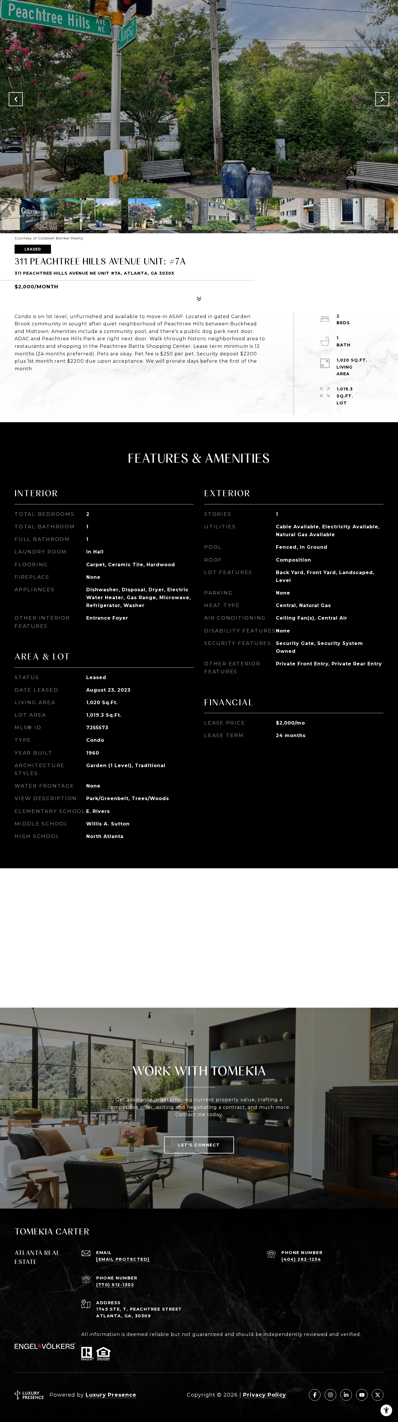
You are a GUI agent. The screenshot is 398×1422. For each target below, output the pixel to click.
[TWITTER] (377, 1395)
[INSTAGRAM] (330, 1395)
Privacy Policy (264, 1395)
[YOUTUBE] (362, 1395)
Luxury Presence (111, 1395)
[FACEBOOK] (314, 1395)
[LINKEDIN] (346, 1395)
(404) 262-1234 (301, 1259)
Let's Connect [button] (199, 1145)
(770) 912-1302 (115, 1284)
